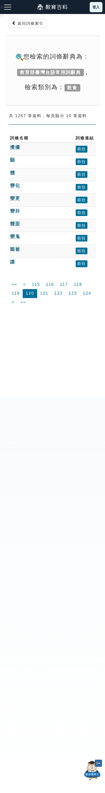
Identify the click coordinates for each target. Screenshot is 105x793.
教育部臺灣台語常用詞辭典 (50, 72)
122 (58, 293)
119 (16, 293)
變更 (15, 198)
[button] (92, 780)
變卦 (15, 210)
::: (2, 15)
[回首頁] (52, 7)
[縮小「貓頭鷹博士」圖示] (98, 763)
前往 (81, 149)
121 (44, 293)
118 (78, 284)
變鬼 (15, 236)
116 (50, 284)
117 (64, 284)
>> (23, 302)
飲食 (72, 87)
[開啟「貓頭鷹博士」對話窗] (92, 770)
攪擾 (15, 147)
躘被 (15, 249)
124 (87, 293)
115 (36, 284)
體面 (15, 223)
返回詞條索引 (30, 23)
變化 (15, 185)
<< (14, 284)
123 (73, 293)
